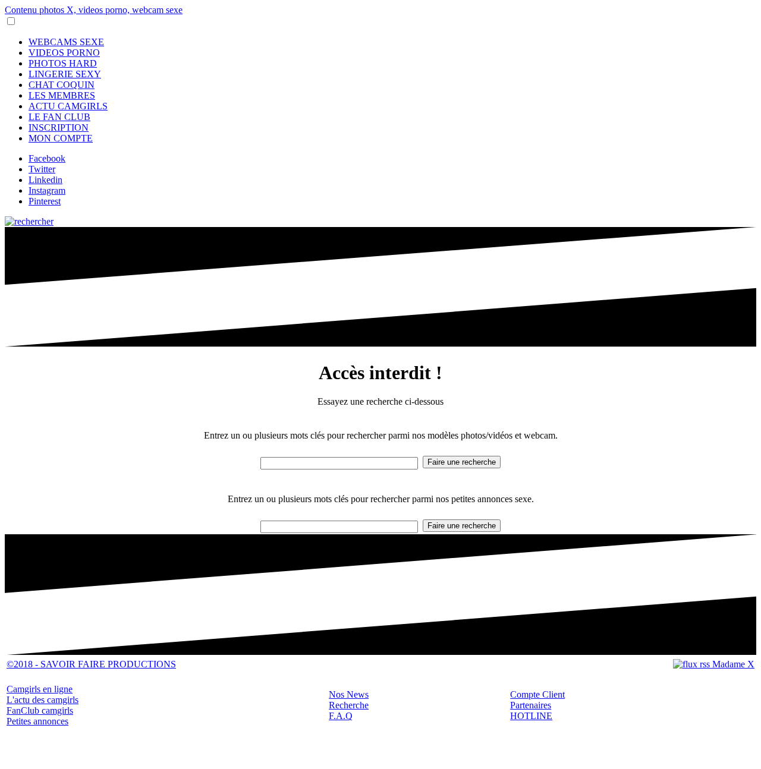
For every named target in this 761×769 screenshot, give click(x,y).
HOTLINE (531, 716)
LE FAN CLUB (59, 117)
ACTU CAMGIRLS (68, 106)
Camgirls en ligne (40, 689)
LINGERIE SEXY (65, 74)
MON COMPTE (61, 138)
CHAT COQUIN (62, 85)
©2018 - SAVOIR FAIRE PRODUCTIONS (91, 664)
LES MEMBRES (62, 95)
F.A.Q (341, 716)
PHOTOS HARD (63, 63)
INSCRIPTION (59, 127)
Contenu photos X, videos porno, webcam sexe (94, 10)
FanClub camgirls (40, 710)
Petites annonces (37, 721)
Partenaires (530, 705)
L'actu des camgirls (42, 700)
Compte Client (537, 694)
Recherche (349, 705)
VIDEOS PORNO (64, 53)
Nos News (349, 694)
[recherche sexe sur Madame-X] (29, 221)
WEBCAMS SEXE (66, 42)
